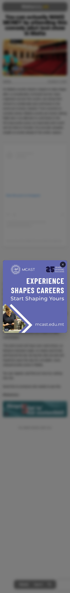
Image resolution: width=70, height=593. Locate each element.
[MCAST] (35, 296)
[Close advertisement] (63, 264)
